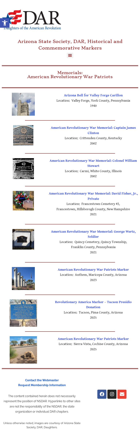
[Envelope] (122, 394)
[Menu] (70, 55)
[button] (4, 23)
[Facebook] (101, 394)
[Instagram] (111, 394)
